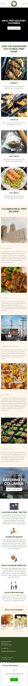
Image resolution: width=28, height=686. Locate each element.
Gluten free (4, 595)
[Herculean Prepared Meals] (14, 4)
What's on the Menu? (14, 610)
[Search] (4, 3)
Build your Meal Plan (14, 489)
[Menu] (1, 3)
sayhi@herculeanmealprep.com (8, 651)
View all (14, 612)
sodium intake (18, 597)
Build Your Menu (14, 28)
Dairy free (10, 595)
